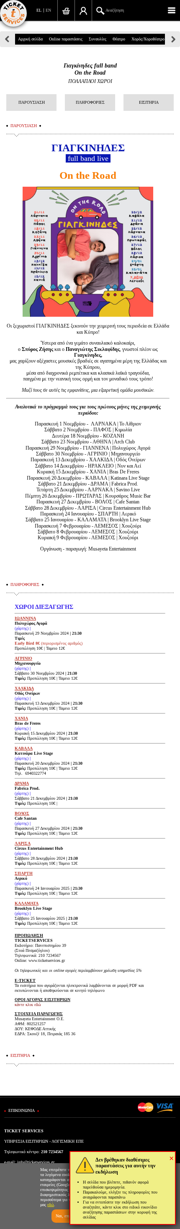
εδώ (50, 1204)
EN (48, 10)
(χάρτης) (21, 628)
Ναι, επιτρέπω (68, 1216)
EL (38, 10)
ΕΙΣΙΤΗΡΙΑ (149, 102)
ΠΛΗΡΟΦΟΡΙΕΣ (90, 102)
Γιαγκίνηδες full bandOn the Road (90, 69)
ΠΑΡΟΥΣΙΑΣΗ (31, 102)
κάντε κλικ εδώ (28, 1004)
